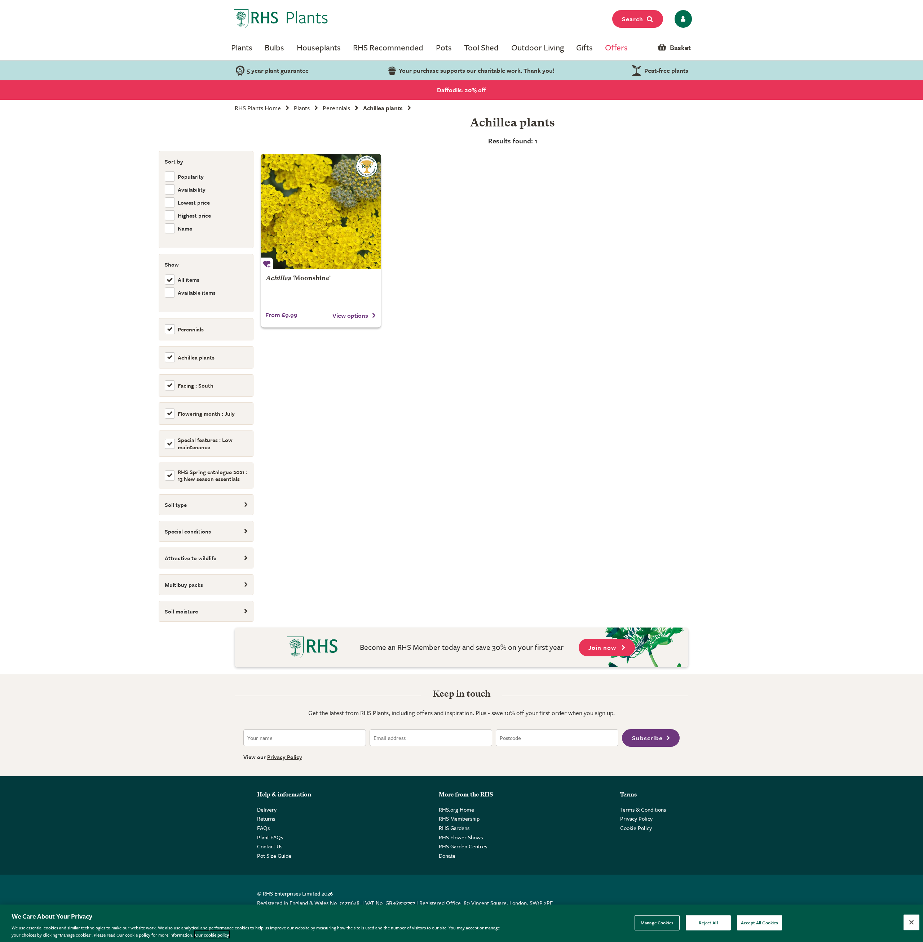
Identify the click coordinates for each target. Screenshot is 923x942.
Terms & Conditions (643, 809)
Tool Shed (481, 47)
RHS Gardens (454, 828)
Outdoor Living (537, 47)
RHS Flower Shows (461, 837)
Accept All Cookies (759, 922)
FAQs (263, 828)
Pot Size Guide (274, 856)
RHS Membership (459, 818)
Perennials (336, 107)
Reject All (708, 922)
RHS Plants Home (258, 107)
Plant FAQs (270, 837)
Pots (444, 47)
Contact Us (269, 846)
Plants (241, 47)
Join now (603, 647)
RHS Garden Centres (463, 846)
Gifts (584, 47)
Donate (447, 856)
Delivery (267, 809)
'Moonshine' (298, 279)
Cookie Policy (636, 828)
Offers (616, 47)
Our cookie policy (212, 934)
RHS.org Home (456, 809)
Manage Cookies (657, 922)
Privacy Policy (284, 757)
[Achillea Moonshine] (321, 211)
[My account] (682, 19)
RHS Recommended (388, 47)
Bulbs (274, 47)
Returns (266, 818)
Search (632, 18)
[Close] (911, 922)
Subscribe (647, 737)
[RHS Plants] (281, 19)
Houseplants (319, 47)
